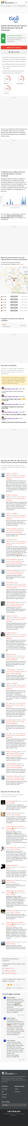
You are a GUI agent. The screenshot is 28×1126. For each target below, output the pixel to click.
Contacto (4, 1097)
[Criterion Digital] (14, 1111)
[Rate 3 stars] (14, 985)
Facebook (17, 1091)
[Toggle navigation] (26, 2)
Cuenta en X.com (9, 968)
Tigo (14, 5)
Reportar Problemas (15, 47)
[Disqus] (14, 404)
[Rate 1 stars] (8, 985)
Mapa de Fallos (15, 52)
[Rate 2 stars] (11, 985)
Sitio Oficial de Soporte (11, 973)
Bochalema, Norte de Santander (15, 779)
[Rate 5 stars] (19, 985)
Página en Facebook (10, 970)
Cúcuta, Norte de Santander (14, 532)
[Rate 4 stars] (16, 985)
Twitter (16, 1089)
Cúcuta (21, 264)
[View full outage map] (14, 280)
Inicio (2, 5)
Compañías (8, 5)
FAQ (3, 1091)
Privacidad (4, 1094)
